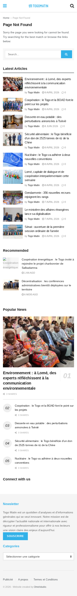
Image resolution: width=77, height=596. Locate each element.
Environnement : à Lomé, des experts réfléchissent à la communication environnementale (48, 83)
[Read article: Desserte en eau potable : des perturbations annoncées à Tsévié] (13, 122)
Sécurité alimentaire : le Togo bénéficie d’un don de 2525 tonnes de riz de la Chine (48, 138)
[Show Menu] (5, 6)
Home (6, 18)
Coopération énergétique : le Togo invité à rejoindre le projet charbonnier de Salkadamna (48, 263)
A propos (23, 579)
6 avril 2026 (51, 236)
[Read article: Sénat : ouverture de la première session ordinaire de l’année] (13, 232)
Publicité (8, 579)
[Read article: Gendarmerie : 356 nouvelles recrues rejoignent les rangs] (13, 198)
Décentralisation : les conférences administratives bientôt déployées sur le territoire (46, 285)
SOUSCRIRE (15, 536)
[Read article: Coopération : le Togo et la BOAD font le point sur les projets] (13, 105)
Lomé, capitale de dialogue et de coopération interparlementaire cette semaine (47, 176)
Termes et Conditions (46, 579)
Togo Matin (34, 92)
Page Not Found (21, 18)
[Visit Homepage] (38, 6)
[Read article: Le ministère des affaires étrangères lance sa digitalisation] (13, 215)
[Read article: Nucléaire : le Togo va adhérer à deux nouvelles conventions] (13, 160)
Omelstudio (40, 587)
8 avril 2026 (51, 147)
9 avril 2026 (51, 92)
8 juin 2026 (51, 126)
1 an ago (29, 272)
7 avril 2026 (51, 202)
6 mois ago (31, 294)
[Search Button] (72, 6)
